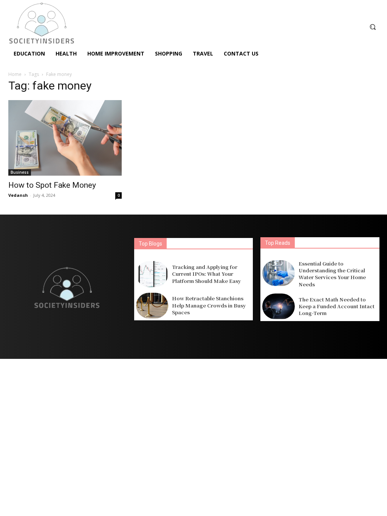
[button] (372, 27)
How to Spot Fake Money (52, 185)
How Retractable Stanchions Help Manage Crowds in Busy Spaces (209, 305)
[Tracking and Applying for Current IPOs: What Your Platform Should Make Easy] (152, 274)
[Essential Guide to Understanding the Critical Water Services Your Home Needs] (278, 273)
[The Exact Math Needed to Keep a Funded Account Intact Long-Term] (278, 306)
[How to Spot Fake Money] (65, 138)
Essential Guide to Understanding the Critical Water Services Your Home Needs (332, 274)
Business (20, 172)
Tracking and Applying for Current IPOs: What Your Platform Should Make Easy (206, 273)
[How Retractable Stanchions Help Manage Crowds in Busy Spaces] (152, 305)
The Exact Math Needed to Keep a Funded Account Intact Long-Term (337, 306)
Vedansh (18, 195)
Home (15, 74)
